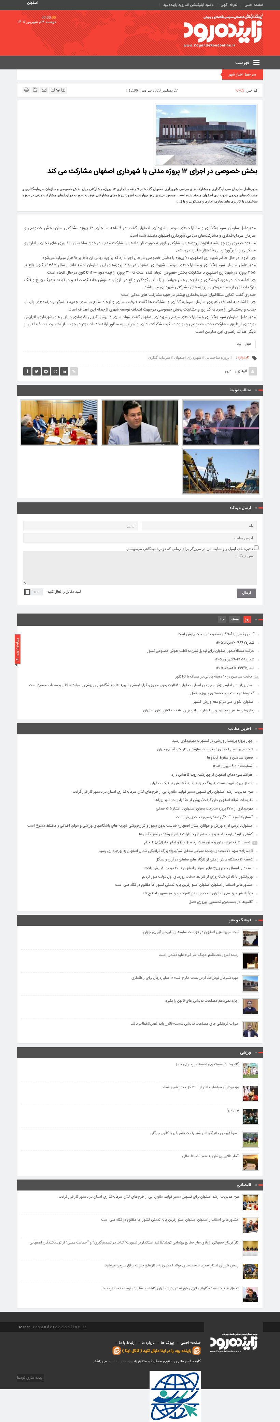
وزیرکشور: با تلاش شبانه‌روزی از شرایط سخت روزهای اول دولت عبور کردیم (197, 877)
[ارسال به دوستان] (44, 89)
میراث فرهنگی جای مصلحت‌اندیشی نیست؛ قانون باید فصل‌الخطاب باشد (185, 1024)
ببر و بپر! (233, 1111)
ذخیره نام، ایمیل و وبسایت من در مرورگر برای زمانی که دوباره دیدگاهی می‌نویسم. (189, 549)
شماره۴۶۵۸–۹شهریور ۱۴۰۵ (234, 660)
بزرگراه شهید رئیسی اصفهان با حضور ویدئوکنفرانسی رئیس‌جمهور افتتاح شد (197, 894)
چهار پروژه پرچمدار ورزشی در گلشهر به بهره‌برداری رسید (221, 406)
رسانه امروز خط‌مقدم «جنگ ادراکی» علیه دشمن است (199, 955)
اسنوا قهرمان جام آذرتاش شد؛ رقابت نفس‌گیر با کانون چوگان (195, 1133)
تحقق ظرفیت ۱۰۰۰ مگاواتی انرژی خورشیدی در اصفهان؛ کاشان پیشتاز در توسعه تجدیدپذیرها (170, 1289)
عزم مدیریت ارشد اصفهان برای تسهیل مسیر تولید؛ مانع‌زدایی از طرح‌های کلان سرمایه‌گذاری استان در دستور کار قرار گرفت (59, 403)
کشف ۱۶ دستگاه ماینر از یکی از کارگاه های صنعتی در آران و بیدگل (204, 860)
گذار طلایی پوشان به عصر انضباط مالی (210, 1156)
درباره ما (148, 1342)
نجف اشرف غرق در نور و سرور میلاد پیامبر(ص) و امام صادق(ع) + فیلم (197, 843)
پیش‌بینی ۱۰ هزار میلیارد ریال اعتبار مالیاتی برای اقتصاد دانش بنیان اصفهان (198, 711)
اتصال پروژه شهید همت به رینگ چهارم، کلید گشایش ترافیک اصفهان (140, 406)
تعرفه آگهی (229, 5)
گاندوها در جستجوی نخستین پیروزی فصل (222, 693)
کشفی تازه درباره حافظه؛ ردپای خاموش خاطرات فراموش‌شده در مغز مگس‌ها (196, 834)
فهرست (243, 63)
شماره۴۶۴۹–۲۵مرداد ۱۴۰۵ (234, 668)
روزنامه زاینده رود (120, 1361)
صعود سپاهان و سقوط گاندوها (230, 758)
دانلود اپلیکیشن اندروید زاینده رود (188, 5)
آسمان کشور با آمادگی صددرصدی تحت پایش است (216, 634)
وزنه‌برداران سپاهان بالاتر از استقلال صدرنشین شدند (200, 1088)
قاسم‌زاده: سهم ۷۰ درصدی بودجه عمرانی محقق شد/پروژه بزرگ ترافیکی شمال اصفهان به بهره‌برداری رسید (176, 851)
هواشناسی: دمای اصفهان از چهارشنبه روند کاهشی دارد (212, 775)
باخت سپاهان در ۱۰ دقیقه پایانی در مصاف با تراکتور (214, 677)
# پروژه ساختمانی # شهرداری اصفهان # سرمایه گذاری (190, 357)
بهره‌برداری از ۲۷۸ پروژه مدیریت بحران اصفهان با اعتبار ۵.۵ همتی (204, 809)
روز (247, 620)
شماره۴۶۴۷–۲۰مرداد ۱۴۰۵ (234, 643)
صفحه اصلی (254, 5)
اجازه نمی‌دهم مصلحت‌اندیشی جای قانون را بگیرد (202, 1001)
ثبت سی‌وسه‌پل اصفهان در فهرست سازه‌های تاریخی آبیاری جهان (205, 750)
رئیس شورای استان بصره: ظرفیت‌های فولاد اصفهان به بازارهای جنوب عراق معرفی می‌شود (172, 1266)
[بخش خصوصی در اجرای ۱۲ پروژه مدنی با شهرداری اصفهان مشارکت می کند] (206, 134)
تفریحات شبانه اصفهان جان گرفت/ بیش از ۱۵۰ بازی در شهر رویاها (221, 455)
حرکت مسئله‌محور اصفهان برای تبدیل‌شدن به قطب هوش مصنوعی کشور (200, 651)
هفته (235, 620)
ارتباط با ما (127, 1342)
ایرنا (239, 344)
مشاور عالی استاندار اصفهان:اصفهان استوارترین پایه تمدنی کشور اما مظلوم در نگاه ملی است (184, 885)
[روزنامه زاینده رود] (223, 32)
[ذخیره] (35, 89)
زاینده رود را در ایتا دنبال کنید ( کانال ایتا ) (156, 1350)
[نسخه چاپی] (26, 89)
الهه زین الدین (236, 371)
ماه (222, 620)
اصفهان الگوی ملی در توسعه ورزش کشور (224, 702)
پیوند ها (167, 1342)
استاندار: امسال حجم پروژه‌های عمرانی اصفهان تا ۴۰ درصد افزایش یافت (198, 868)
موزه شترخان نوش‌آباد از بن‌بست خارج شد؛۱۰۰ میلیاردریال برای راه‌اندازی (185, 978)
